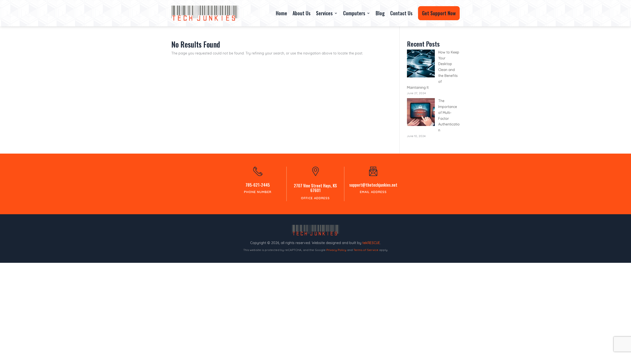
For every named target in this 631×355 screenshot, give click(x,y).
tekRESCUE (371, 243)
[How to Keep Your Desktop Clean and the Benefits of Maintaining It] (421, 64)
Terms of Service (365, 250)
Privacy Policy (336, 250)
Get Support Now (439, 13)
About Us (302, 13)
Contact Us (401, 13)
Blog (380, 13)
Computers (354, 13)
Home (281, 13)
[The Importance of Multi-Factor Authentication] (421, 113)
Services (324, 13)
